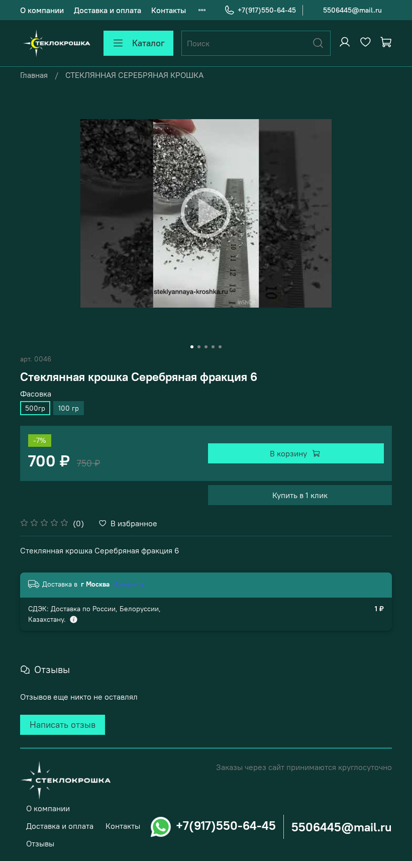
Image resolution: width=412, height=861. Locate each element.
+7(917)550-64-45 (267, 10)
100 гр (68, 408)
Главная (34, 75)
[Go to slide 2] (198, 346)
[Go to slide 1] (191, 346)
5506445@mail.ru (352, 10)
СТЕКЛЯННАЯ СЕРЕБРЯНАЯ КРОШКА (134, 75)
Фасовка (35, 394)
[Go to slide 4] (213, 346)
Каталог (148, 43)
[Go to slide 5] (220, 346)
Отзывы (40, 843)
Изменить (129, 584)
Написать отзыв (62, 724)
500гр (35, 408)
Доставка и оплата (107, 10)
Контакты (168, 10)
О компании (42, 10)
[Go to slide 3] (206, 346)
